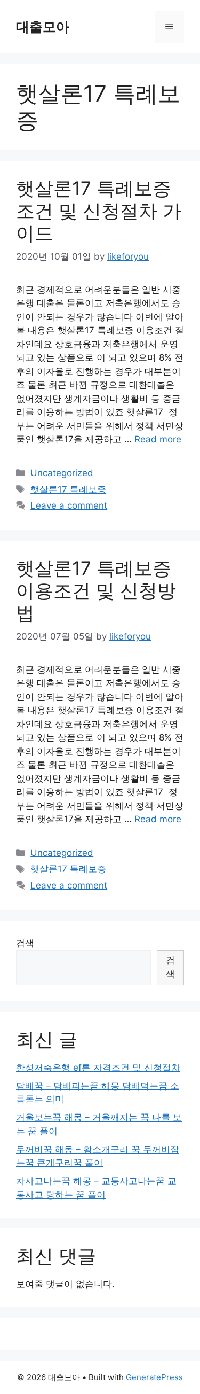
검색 (25, 943)
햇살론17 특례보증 (68, 489)
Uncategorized (61, 473)
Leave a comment (68, 505)
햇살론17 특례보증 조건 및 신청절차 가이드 (98, 210)
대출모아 (42, 27)
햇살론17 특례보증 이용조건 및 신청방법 (96, 590)
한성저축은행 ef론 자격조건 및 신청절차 (98, 1067)
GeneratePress (154, 1377)
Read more (157, 439)
